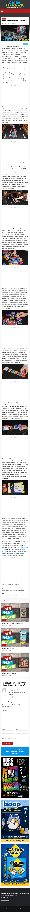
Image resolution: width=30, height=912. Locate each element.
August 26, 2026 (11, 675)
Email (17, 729)
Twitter (5, 551)
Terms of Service (5, 900)
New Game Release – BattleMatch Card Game (12, 623)
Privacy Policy (4, 897)
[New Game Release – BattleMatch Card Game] (15, 612)
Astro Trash (15, 50)
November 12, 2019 (12, 23)
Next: (13, 594)
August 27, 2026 (11, 650)
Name (4, 729)
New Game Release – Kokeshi (9, 673)
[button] (2, 10)
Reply (10, 696)
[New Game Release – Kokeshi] (15, 662)
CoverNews (11, 909)
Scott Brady (5, 23)
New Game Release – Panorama (9, 648)
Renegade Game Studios (16, 106)
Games (4, 18)
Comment (4, 710)
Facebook (24, 549)
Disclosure (25, 43)
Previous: (13, 589)
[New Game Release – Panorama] (15, 637)
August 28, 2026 (11, 625)
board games (7, 584)
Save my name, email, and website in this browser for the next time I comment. (14, 737)
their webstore (21, 547)
